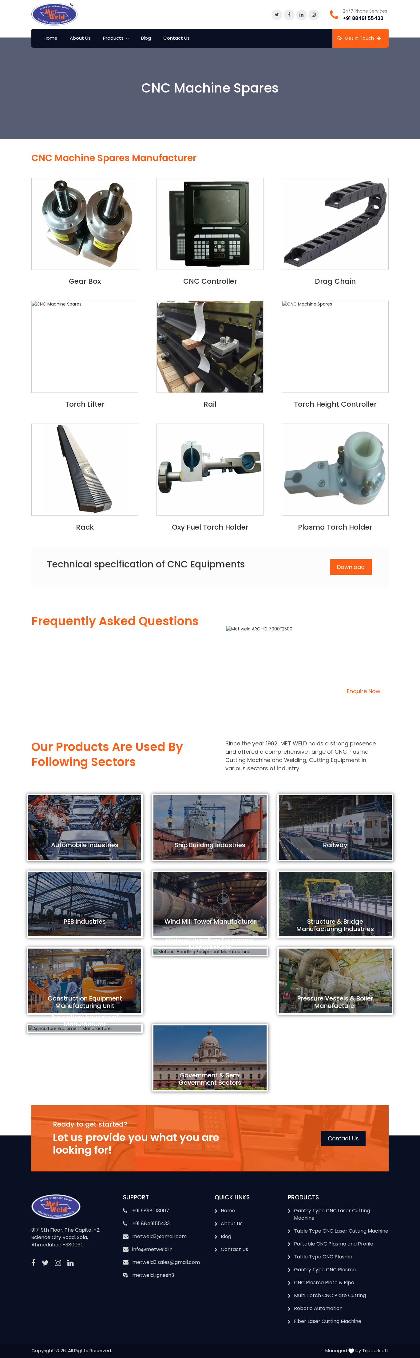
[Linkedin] (301, 15)
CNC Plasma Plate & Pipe (324, 1282)
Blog (146, 38)
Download (351, 567)
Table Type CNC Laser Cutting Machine (341, 1230)
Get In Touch (359, 38)
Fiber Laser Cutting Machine (327, 1321)
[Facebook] (289, 15)
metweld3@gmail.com (159, 1236)
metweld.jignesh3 (153, 1275)
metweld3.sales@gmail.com (166, 1262)
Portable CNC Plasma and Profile (333, 1243)
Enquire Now (363, 691)
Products (113, 38)
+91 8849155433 (151, 1223)
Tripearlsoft (375, 1350)
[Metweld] (54, 14)
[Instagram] (313, 15)
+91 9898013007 (150, 1210)
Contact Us (176, 38)
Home (50, 38)
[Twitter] (276, 15)
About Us (80, 38)
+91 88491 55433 (363, 18)
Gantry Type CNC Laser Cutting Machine (332, 1214)
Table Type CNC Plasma (323, 1256)
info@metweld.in (152, 1249)
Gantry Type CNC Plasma (325, 1269)
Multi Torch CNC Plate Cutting (330, 1295)
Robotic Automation (318, 1308)
